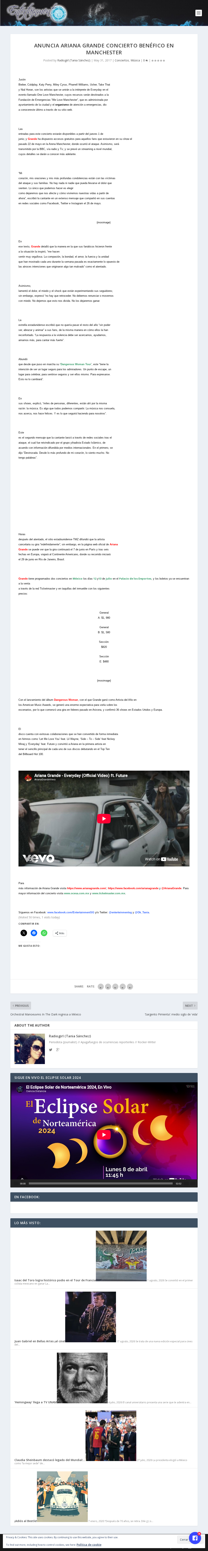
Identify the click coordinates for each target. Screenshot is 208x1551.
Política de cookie (89, 1545)
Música (135, 60)
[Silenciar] (186, 1183)
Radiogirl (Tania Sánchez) (73, 60)
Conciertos (122, 60)
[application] (104, 1134)
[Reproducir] (16, 1183)
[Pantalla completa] (192, 1183)
